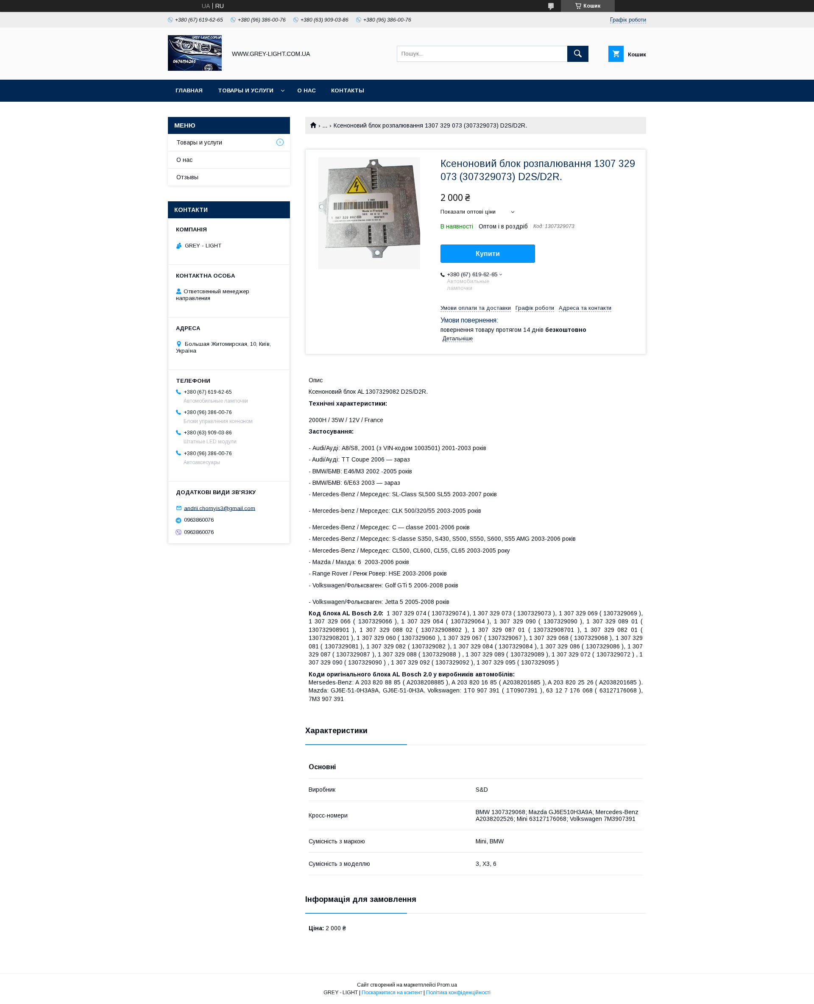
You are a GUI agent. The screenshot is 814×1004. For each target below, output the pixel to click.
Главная (189, 90)
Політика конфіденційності (458, 993)
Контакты (347, 90)
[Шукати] (577, 54)
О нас (306, 90)
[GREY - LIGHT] (195, 68)
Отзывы (187, 177)
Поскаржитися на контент (392, 993)
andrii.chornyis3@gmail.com (219, 508)
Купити (488, 253)
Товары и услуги (245, 90)
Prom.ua (447, 985)
